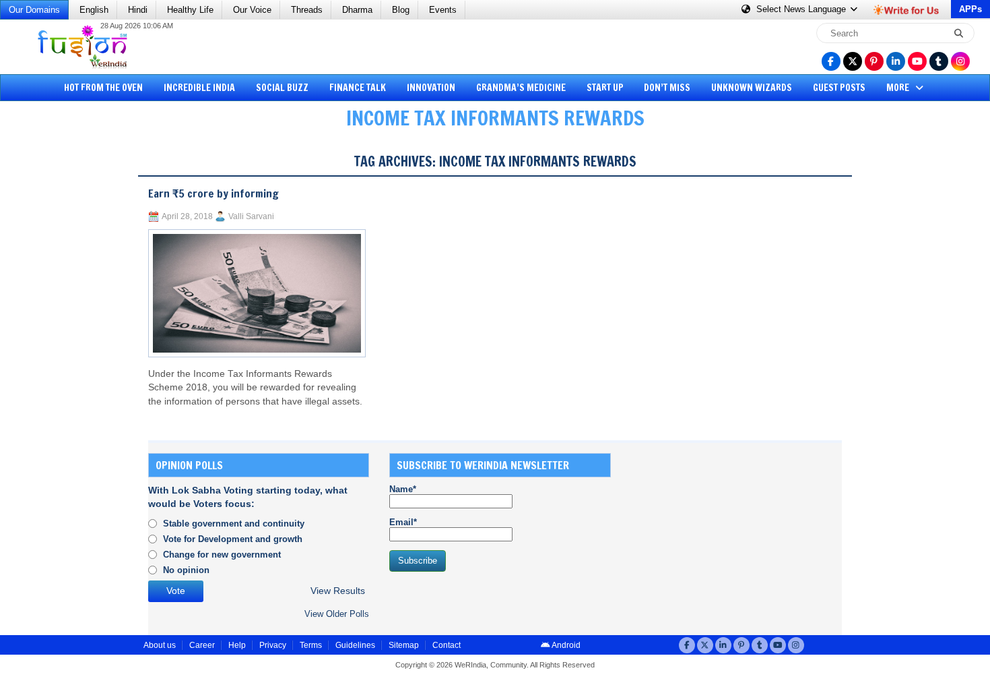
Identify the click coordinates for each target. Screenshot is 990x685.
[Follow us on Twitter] (852, 61)
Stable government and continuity (233, 523)
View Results (337, 591)
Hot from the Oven (103, 87)
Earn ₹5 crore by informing (213, 193)
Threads (307, 10)
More (898, 87)
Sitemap (404, 645)
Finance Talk (357, 87)
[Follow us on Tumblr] (938, 61)
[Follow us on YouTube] (917, 61)
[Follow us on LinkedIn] (895, 61)
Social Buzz (282, 87)
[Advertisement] (60, 347)
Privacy (272, 645)
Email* (403, 522)
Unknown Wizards (751, 87)
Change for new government (222, 554)
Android (565, 645)
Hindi (137, 10)
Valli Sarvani (251, 216)
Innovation (431, 87)
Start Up (605, 87)
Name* (402, 489)
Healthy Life (190, 10)
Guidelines (355, 645)
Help (237, 645)
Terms (311, 645)
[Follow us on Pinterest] (874, 61)
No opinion (186, 570)
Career (202, 645)
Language (802, 9)
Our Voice (252, 10)
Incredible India (199, 87)
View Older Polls (336, 614)
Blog (400, 10)
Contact (446, 645)
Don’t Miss (667, 87)
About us (159, 645)
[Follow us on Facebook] (831, 61)
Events (443, 10)
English (93, 10)
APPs (970, 9)
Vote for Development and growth (232, 539)
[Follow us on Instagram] (960, 61)
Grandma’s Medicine (521, 87)
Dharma (357, 10)
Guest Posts (839, 87)
